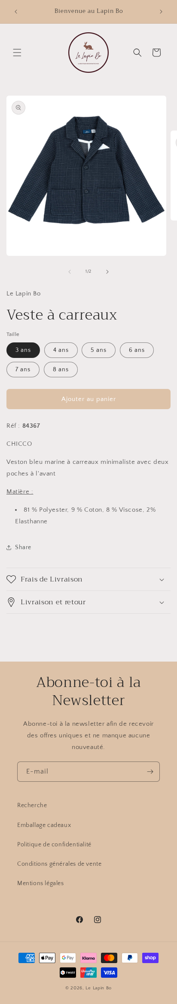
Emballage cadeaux (44, 825)
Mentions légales (40, 883)
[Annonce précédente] (15, 11)
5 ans (99, 350)
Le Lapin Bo (98, 988)
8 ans (61, 369)
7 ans (23, 369)
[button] (17, 52)
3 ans (23, 350)
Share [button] (23, 547)
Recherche (32, 805)
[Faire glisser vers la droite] (107, 271)
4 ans (61, 350)
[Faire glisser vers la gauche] (69, 271)
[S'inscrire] (149, 772)
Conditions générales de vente (59, 864)
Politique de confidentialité (54, 844)
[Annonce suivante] (161, 11)
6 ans (137, 350)
